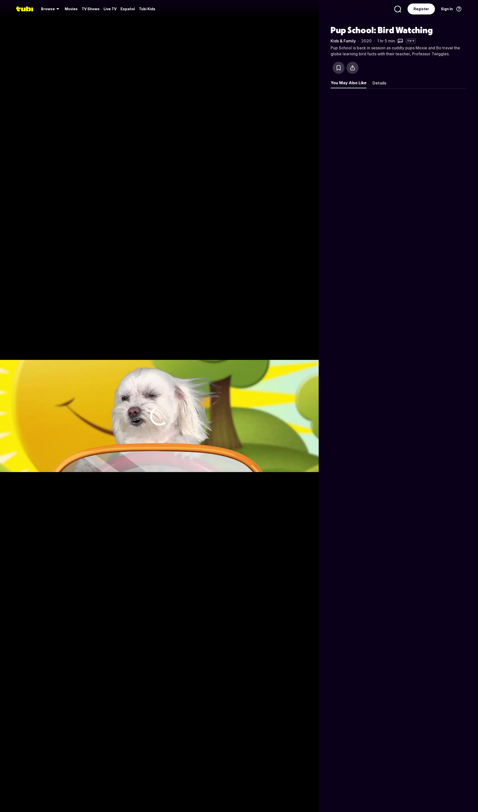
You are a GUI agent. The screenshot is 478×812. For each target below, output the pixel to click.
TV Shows (91, 9)
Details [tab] (379, 83)
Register (421, 9)
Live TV (110, 9)
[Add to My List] (339, 68)
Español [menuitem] (127, 9)
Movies (71, 9)
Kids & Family (343, 40)
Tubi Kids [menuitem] (147, 9)
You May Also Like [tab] (348, 82)
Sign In (447, 9)
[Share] (352, 68)
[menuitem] (50, 9)
